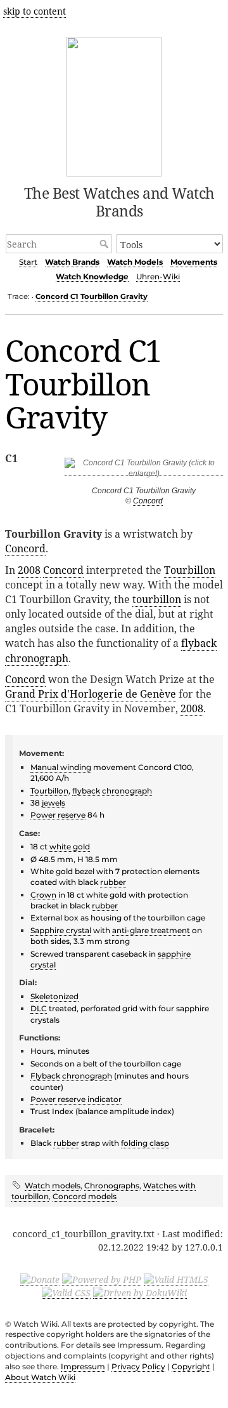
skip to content (34, 11)
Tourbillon (189, 570)
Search (105, 243)
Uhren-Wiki (158, 276)
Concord (148, 500)
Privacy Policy (138, 1366)
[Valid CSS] (66, 1292)
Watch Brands (72, 262)
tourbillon (156, 599)
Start (28, 262)
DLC (38, 1008)
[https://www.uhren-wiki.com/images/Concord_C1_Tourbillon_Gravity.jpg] (144, 470)
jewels (53, 802)
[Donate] (40, 1279)
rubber (113, 882)
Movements (193, 262)
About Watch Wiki (40, 1377)
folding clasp (145, 1143)
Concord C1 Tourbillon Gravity (91, 296)
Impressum (83, 1366)
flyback (199, 643)
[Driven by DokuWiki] (140, 1292)
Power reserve (58, 815)
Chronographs (111, 1185)
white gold (69, 846)
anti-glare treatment (151, 930)
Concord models (85, 1196)
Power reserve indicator (76, 1099)
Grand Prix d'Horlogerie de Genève (90, 694)
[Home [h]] (114, 104)
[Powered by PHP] (101, 1279)
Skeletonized (54, 996)
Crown (43, 895)
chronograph (36, 658)
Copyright (191, 1366)
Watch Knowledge (92, 276)
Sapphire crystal (60, 930)
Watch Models (135, 262)
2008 (29, 570)
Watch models (52, 1185)
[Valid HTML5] (176, 1279)
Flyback (45, 1075)
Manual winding (60, 767)
